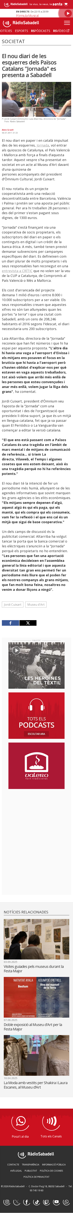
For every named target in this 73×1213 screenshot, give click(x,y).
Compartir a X (28, 623)
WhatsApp (66, 1202)
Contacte (13, 1164)
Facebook (27, 1202)
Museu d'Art (36, 605)
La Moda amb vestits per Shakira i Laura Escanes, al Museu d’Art (35, 1085)
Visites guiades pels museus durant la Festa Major (34, 968)
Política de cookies (51, 1170)
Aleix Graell (7, 129)
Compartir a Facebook (10, 623)
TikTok (36, 1202)
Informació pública (54, 1164)
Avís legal (16, 1170)
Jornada (43, 145)
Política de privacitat (36, 1176)
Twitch (46, 1202)
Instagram (7, 1202)
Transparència (30, 1164)
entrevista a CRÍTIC (17, 271)
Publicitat (31, 1170)
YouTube (56, 1202)
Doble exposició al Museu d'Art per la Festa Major (33, 1027)
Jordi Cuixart (12, 605)
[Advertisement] (36, 816)
